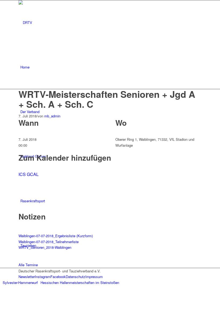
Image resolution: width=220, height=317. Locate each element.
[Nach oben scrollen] (1, 288)
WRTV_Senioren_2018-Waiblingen (45, 247)
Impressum (94, 276)
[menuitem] (110, 67)
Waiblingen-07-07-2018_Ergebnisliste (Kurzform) (56, 235)
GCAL (33, 174)
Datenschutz (75, 276)
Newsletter (27, 276)
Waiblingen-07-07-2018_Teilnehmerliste (49, 241)
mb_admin (52, 115)
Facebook (58, 276)
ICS (22, 174)
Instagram (42, 276)
